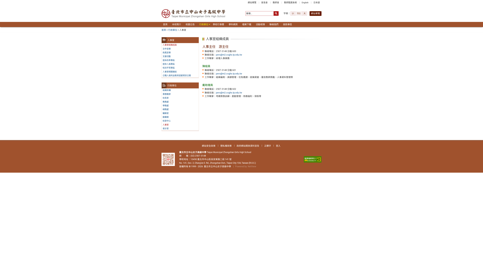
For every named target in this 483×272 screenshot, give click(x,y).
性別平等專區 (169, 68)
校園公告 (190, 24)
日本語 (316, 2)
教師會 (276, 2)
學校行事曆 (218, 24)
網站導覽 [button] (315, 13)
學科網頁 (233, 24)
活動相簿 (260, 24)
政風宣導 (167, 52)
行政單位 (203, 24)
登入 (278, 146)
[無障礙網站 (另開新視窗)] (312, 159)
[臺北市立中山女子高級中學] (194, 13)
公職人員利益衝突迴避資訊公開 (177, 75)
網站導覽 (252, 2)
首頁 (165, 24)
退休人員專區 (169, 64)
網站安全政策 (208, 146)
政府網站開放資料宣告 (248, 146)
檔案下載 (246, 24)
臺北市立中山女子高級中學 (217, 166)
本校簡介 (176, 24)
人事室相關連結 (170, 72)
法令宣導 (167, 49)
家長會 (264, 2)
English (305, 2)
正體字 (267, 146)
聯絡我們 (273, 24)
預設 (299, 13)
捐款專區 (287, 24)
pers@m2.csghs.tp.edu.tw (229, 55)
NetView (252, 166)
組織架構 (167, 90)
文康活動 (167, 56)
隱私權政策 (226, 146)
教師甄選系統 (290, 2)
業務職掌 (167, 94)
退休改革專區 (169, 60)
